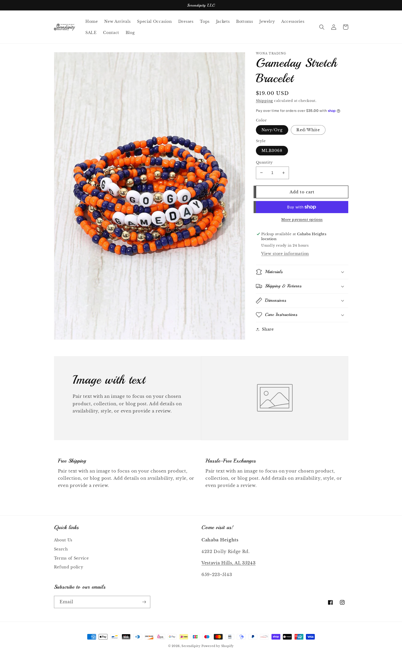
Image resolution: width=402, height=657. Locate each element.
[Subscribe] (144, 602)
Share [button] (268, 329)
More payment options (302, 220)
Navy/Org (272, 129)
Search (61, 549)
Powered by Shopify (217, 646)
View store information (285, 253)
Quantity (264, 162)
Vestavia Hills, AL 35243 (228, 563)
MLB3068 (271, 150)
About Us (63, 540)
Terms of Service (71, 558)
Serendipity (191, 646)
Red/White (308, 129)
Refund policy (68, 567)
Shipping (264, 101)
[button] (322, 27)
